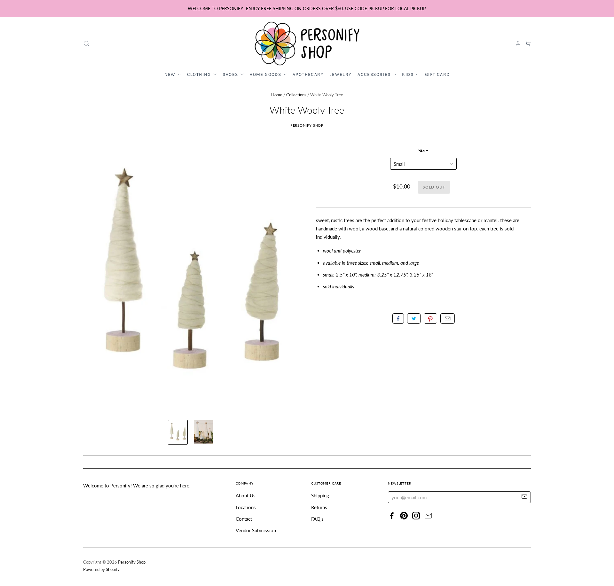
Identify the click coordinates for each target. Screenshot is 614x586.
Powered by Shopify (101, 569)
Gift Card (437, 74)
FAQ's (317, 519)
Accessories (375, 74)
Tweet (414, 318)
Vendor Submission (256, 530)
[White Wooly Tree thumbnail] (177, 432)
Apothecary (308, 74)
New (170, 74)
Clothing (200, 74)
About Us (246, 495)
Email (447, 318)
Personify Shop (307, 125)
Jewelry (341, 74)
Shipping (320, 495)
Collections (296, 94)
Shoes (231, 74)
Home (276, 94)
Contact (244, 519)
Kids (408, 74)
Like (398, 318)
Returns (319, 507)
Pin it (430, 318)
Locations (246, 507)
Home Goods (265, 74)
